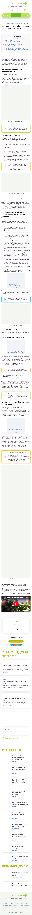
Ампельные (5, 905)
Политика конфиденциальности (21, 901)
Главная (5, 901)
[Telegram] (17, 645)
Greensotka (18, 3)
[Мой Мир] (21, 645)
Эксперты (11, 907)
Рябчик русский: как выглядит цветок (18, 847)
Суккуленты (6, 15)
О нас (10, 905)
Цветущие (25, 15)
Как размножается (9, 46)
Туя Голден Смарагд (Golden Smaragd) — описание (18, 814)
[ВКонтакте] (13, 645)
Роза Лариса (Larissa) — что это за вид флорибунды (19, 792)
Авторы (21, 907)
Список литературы (25, 905)
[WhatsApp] (19, 645)
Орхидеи (6, 907)
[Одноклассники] (15, 645)
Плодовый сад (16, 828)
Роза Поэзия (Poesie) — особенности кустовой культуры (19, 769)
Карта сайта (11, 903)
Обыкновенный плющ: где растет (16, 43)
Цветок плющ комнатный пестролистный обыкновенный (16, 352)
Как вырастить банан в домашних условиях (19, 825)
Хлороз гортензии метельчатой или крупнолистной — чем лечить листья (14, 699)
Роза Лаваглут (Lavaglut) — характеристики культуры (20, 803)
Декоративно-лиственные (16, 15)
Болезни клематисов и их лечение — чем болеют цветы (20, 873)
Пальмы (27, 907)
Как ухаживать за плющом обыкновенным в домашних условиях (15, 45)
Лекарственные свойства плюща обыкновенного (17, 50)
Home (4, 21)
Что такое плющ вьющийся (14, 41)
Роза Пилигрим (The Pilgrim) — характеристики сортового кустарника (20, 781)
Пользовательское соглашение (16, 912)
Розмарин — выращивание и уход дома (20, 857)
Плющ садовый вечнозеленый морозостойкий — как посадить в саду (16, 431)
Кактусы (17, 907)
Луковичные (16, 905)
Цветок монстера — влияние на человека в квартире (19, 836)
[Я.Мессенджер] (11, 645)
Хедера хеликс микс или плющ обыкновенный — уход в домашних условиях (16, 286)
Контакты (26, 903)
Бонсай (6, 903)
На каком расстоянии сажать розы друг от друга (15, 682)
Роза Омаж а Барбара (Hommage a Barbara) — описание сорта (19, 757)
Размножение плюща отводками (16, 48)
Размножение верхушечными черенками (18, 49)
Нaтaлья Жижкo (16, 629)
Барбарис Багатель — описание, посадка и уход (20, 884)
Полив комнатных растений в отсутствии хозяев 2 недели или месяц (16, 666)
